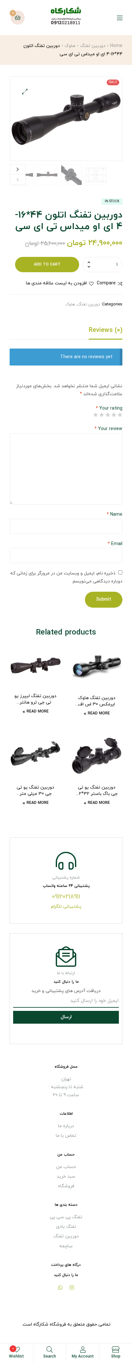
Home (116, 46)
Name (114, 515)
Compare (106, 283)
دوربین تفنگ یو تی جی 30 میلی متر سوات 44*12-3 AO (35, 790)
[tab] (66, 332)
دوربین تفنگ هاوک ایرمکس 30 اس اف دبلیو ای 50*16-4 (96, 701)
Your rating (109, 408)
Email (115, 544)
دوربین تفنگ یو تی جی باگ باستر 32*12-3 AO (97, 790)
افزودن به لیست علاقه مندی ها (56, 283)
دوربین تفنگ (92, 46)
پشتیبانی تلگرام (66, 907)
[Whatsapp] (60, 1287)
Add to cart (47, 264)
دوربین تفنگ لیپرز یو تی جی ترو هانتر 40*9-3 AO (35, 699)
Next (18, 169)
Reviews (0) (105, 330)
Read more (99, 713)
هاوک (70, 46)
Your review (108, 429)
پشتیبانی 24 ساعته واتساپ (66, 886)
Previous (18, 179)
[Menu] (114, 17)
